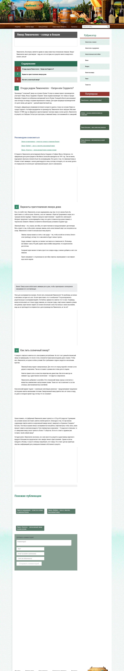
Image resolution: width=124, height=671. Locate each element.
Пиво (86, 79)
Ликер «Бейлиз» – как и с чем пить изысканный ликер (59, 511)
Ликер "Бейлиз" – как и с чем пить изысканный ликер (38, 146)
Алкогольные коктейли (92, 54)
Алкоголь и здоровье (92, 48)
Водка (87, 66)
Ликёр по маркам (42, 491)
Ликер (34, 491)
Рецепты (17, 27)
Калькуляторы (43, 27)
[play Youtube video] (46, 184)
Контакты (74, 27)
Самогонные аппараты (59, 27)
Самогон (88, 85)
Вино (86, 60)
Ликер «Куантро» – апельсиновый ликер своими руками (38, 150)
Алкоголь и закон (90, 42)
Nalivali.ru (18, 491)
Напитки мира (29, 27)
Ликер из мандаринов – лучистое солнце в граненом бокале (40, 142)
